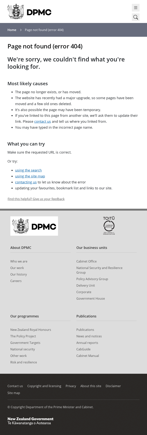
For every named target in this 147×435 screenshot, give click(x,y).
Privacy (71, 386)
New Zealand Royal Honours (30, 330)
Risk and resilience (23, 362)
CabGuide (83, 349)
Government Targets (25, 343)
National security (22, 349)
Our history (18, 274)
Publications (86, 316)
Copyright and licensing (44, 386)
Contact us (15, 386)
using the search (28, 170)
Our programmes (24, 316)
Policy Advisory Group (92, 279)
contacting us (26, 182)
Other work (18, 356)
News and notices (89, 336)
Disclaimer (113, 386)
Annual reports (87, 343)
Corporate (83, 292)
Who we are (18, 261)
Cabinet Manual (87, 356)
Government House (90, 298)
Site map (13, 393)
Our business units (91, 247)
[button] (136, 17)
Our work (17, 268)
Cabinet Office (86, 261)
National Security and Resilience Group (99, 270)
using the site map (30, 176)
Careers (16, 281)
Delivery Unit (85, 285)
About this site (90, 386)
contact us (42, 121)
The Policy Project (23, 336)
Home (11, 30)
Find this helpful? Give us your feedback (36, 199)
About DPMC (20, 247)
